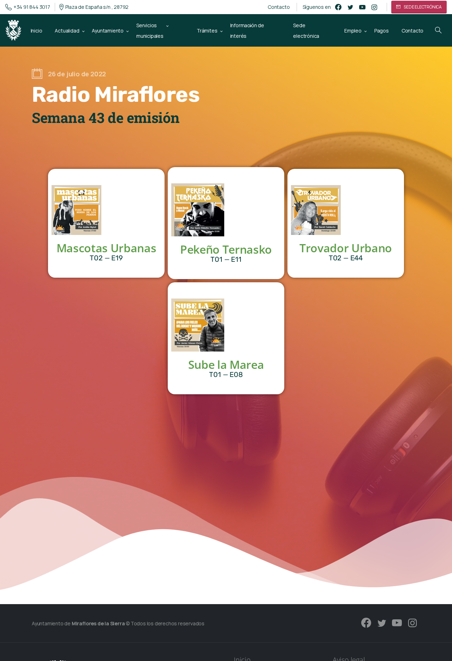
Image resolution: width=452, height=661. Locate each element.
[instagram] (374, 7)
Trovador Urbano (345, 247)
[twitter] (350, 7)
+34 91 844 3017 (31, 7)
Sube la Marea (226, 364)
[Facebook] (338, 7)
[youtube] (362, 7)
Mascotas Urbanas (106, 247)
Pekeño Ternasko (226, 249)
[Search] (438, 30)
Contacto (279, 7)
